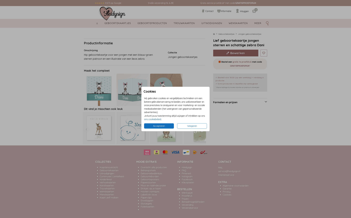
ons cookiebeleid (152, 119)
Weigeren (192, 126)
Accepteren (159, 126)
